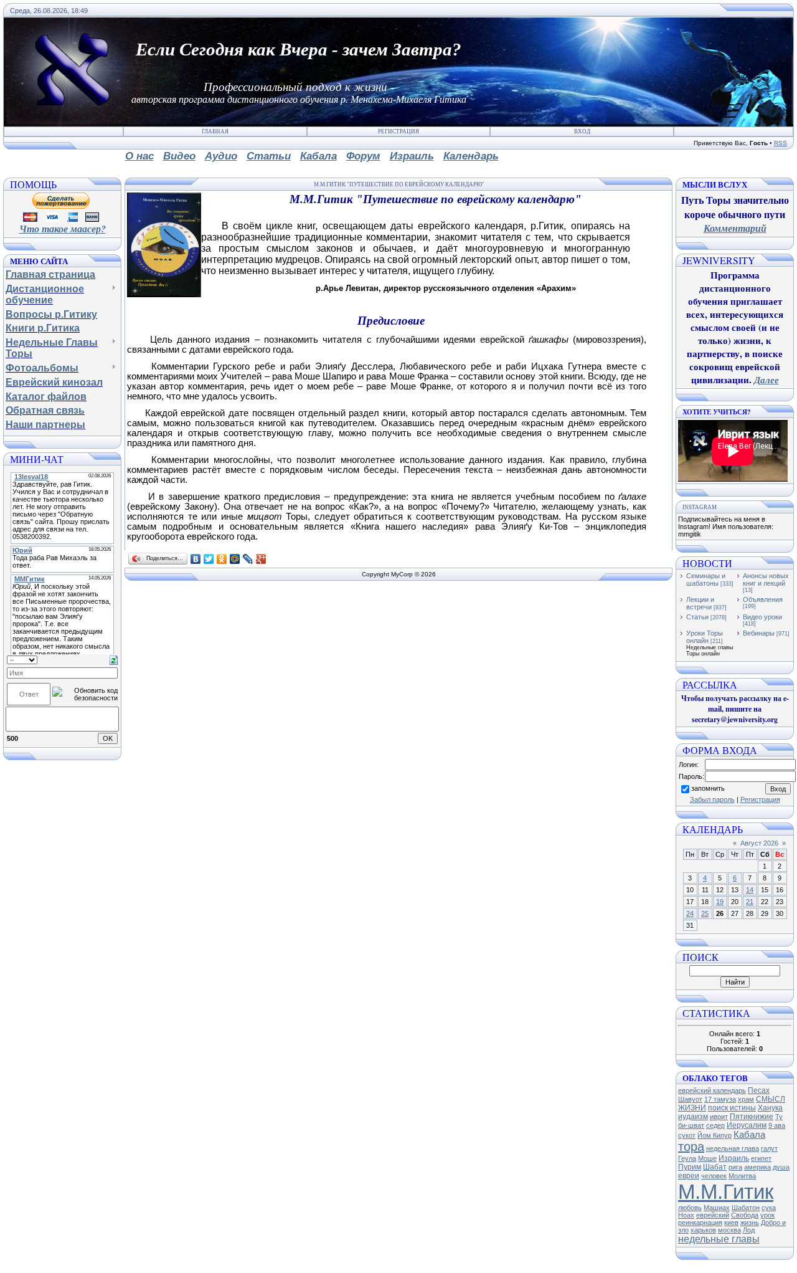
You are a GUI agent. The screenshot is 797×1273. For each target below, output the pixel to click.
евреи (688, 1175)
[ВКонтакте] (195, 559)
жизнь (749, 1222)
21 (749, 901)
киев (731, 1222)
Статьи (697, 617)
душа (781, 1167)
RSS (780, 143)
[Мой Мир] (235, 559)
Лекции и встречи (700, 603)
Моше (707, 1158)
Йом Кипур (714, 1135)
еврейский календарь (712, 1090)
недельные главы (719, 1239)
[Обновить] (114, 659)
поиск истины (732, 1108)
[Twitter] (208, 559)
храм (746, 1099)
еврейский (712, 1215)
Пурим (689, 1167)
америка (757, 1167)
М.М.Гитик (725, 1191)
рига (735, 1167)
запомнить (708, 788)
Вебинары (759, 633)
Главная (215, 131)
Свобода (744, 1215)
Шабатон (746, 1207)
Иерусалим (746, 1125)
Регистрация (398, 131)
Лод (749, 1230)
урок (767, 1215)
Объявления (763, 599)
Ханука (770, 1108)
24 (690, 913)
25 (705, 913)
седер (715, 1125)
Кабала (749, 1135)
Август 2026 (759, 843)
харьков (703, 1230)
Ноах (686, 1215)
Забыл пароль (712, 799)
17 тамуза (720, 1099)
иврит (719, 1116)
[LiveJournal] (248, 559)
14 (749, 890)
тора (691, 1146)
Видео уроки (762, 617)
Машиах (717, 1207)
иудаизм (693, 1116)
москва (729, 1230)
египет (761, 1158)
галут (769, 1148)
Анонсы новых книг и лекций (766, 579)
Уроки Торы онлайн (704, 636)
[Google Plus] (261, 559)
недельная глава (732, 1148)
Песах (759, 1090)
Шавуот (690, 1099)
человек (714, 1176)
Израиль (734, 1158)
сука (769, 1207)
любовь (690, 1207)
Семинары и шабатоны (705, 579)
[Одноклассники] (222, 559)
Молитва (742, 1176)
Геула (687, 1158)
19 (720, 901)
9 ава (776, 1125)
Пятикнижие (751, 1116)
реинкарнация (700, 1222)
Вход (582, 131)
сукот (687, 1135)
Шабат (715, 1167)
